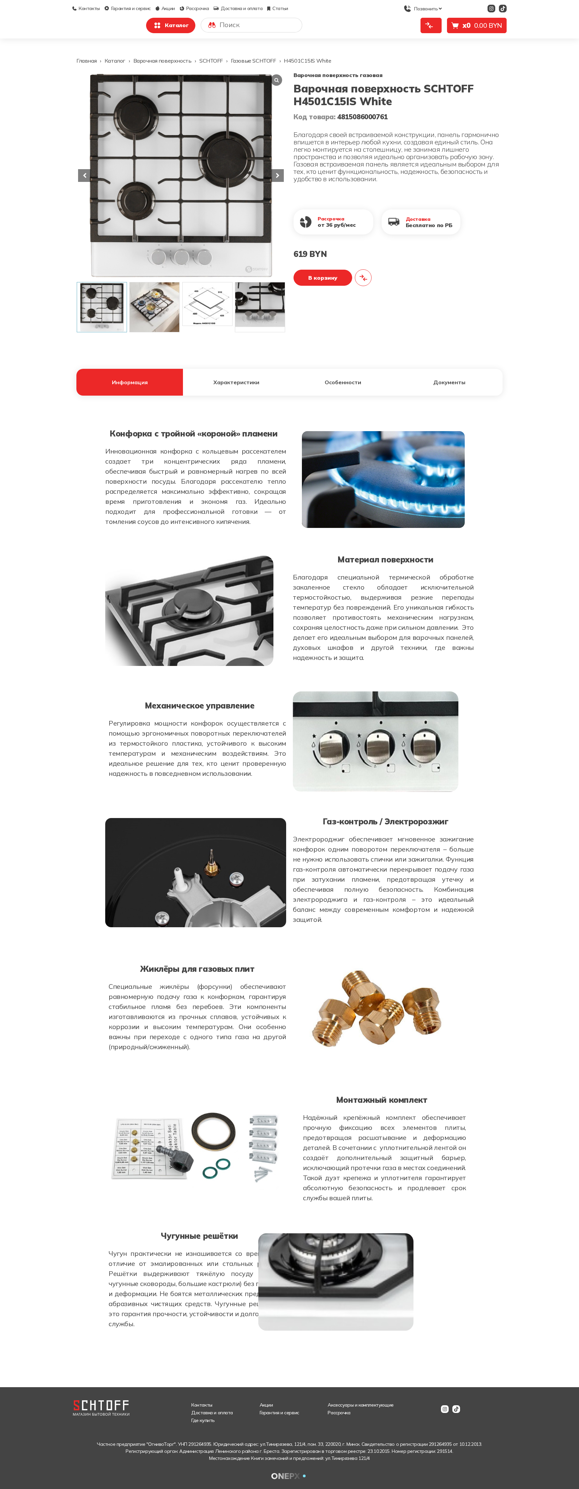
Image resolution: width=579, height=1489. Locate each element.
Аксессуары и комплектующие (360, 1405)
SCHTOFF (211, 60)
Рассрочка (197, 8)
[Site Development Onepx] (289, 1476)
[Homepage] (101, 1404)
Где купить (203, 1420)
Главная (86, 60)
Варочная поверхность (162, 60)
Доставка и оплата (241, 8)
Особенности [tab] (343, 382)
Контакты (89, 8)
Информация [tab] (130, 382)
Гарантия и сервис (131, 8)
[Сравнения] (431, 25)
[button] (277, 175)
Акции (168, 8)
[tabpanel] (289, 882)
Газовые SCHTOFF (253, 60)
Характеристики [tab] (236, 382)
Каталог (176, 25)
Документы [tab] (449, 382)
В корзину (322, 277)
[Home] (98, 21)
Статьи (280, 8)
